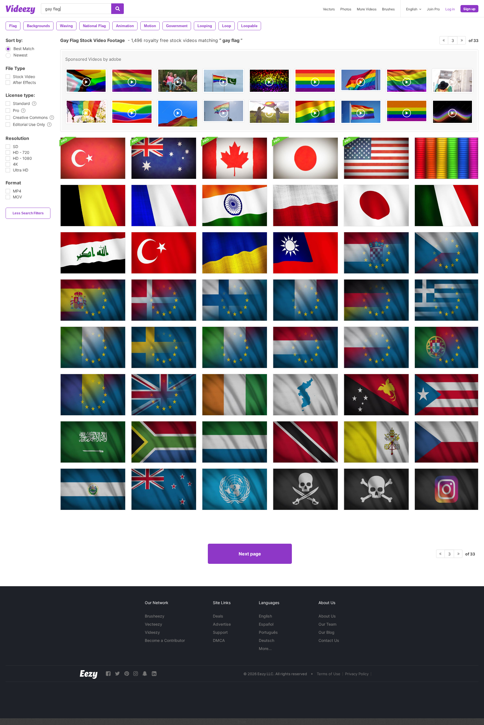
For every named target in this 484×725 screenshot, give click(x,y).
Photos (345, 9)
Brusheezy (154, 616)
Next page (250, 554)
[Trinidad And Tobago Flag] (305, 442)
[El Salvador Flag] (92, 489)
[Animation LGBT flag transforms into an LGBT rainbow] (406, 111)
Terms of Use (328, 674)
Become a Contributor (165, 640)
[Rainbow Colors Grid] (446, 158)
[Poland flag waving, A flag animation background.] (305, 205)
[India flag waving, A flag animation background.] (234, 205)
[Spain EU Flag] (92, 300)
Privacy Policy (357, 674)
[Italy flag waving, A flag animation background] (446, 205)
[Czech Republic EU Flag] (446, 253)
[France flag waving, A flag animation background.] (163, 205)
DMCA (219, 640)
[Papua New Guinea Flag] (376, 395)
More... (265, 648)
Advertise (222, 624)
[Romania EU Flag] (92, 395)
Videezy (152, 632)
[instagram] (135, 673)
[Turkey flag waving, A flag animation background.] (163, 253)
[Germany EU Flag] (376, 300)
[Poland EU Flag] (376, 347)
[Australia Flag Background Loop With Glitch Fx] (163, 158)
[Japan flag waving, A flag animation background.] (376, 205)
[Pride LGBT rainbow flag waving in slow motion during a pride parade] (223, 111)
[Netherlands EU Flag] (305, 347)
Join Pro (433, 9)
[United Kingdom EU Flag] (163, 395)
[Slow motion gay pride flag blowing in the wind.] (361, 79)
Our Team (327, 624)
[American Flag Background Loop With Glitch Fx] (376, 158)
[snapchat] (144, 673)
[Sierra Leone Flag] (234, 442)
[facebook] (108, 673)
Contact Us (328, 640)
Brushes (388, 9)
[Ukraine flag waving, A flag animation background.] (234, 253)
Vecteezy (153, 624)
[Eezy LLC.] (88, 673)
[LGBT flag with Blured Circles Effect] (269, 80)
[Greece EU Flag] (446, 300)
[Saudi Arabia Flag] (92, 442)
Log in (450, 9)
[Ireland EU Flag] (92, 347)
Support (220, 632)
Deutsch (266, 640)
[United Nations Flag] (234, 489)
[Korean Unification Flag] (305, 395)
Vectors (329, 9)
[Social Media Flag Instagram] (446, 489)
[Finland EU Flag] (234, 300)
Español (266, 624)
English (265, 616)
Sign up (469, 9)
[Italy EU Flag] (234, 347)
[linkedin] (154, 673)
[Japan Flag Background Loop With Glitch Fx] (305, 158)
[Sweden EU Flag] (163, 347)
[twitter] (117, 673)
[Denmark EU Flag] (163, 300)
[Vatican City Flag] (376, 442)
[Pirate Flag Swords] (305, 489)
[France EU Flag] (305, 300)
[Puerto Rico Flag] (446, 395)
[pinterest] (126, 673)
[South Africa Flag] (163, 442)
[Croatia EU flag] (376, 253)
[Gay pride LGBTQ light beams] (452, 111)
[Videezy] (20, 9)
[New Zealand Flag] (163, 489)
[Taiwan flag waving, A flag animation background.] (305, 253)
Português (268, 632)
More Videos (366, 9)
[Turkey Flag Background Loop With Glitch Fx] (92, 158)
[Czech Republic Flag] (446, 442)
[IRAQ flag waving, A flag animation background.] (92, 253)
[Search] (117, 8)
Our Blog (326, 632)
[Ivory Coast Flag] (234, 395)
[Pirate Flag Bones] (376, 489)
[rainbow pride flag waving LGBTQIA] (315, 111)
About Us (327, 616)
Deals (218, 616)
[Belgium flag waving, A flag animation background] (92, 205)
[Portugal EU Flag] (446, 347)
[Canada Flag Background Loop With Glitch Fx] (234, 158)
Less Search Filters (28, 213)
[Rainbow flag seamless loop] (406, 80)
